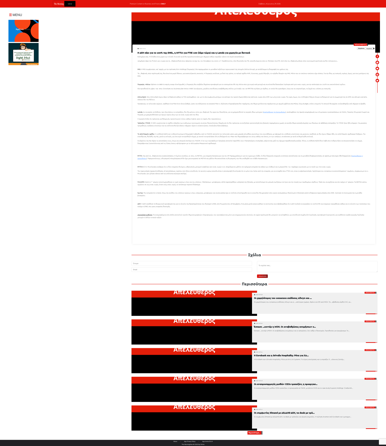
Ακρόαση (369, 48)
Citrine (202, 444)
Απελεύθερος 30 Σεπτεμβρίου (274, 112)
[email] (377, 69)
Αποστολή (262, 276)
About (175, 441)
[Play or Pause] (374, 48)
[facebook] (377, 56)
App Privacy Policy (189, 441)
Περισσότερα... (254, 433)
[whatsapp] (377, 62)
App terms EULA (207, 441)
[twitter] (377, 81)
